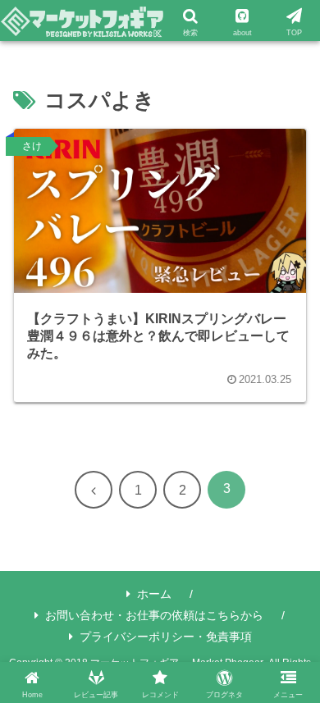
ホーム (154, 593)
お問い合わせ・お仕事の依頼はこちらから (154, 615)
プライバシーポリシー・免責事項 (166, 636)
